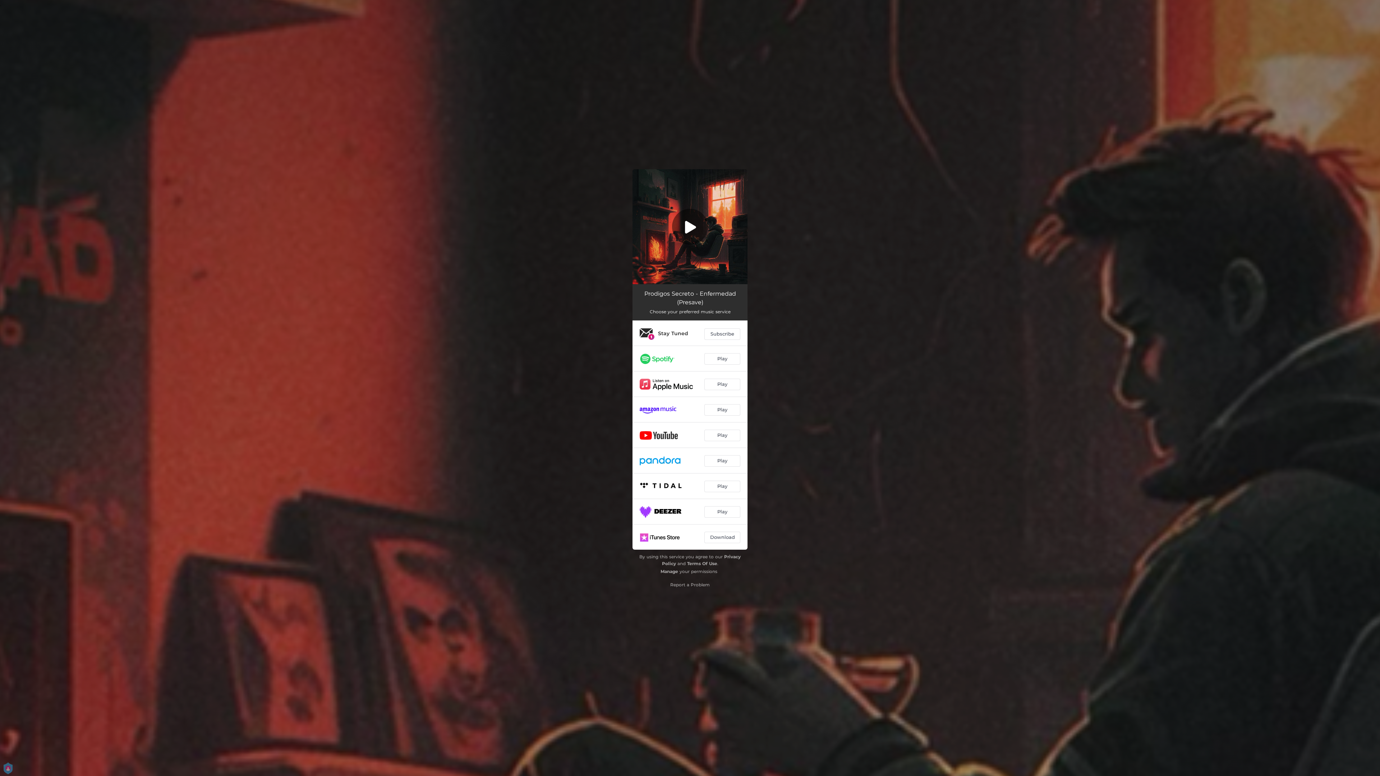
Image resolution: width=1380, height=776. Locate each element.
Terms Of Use (702, 563)
